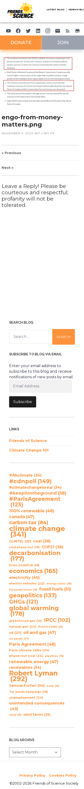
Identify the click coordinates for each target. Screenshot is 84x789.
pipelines (54, 656)
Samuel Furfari (27, 685)
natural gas (22, 626)
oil (15, 633)
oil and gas (39, 632)
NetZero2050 (50, 626)
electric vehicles (26, 583)
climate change (37, 531)
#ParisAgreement (34, 501)
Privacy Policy (32, 775)
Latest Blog (55, 9)
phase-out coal (26, 656)
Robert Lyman (33, 676)
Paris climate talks (29, 650)
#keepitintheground (37, 493)
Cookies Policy (63, 775)
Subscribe (22, 402)
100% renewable (31, 510)
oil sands (19, 638)
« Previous (11, 153)
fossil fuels (55, 589)
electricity (24, 577)
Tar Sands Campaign (28, 691)
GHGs (23, 602)
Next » (8, 167)
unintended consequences (37, 706)
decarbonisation (35, 555)
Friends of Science (28, 441)
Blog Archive (22, 740)
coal (42, 541)
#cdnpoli (30, 481)
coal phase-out (24, 547)
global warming (34, 610)
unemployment (26, 697)
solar (53, 685)
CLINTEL (20, 541)
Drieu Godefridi (24, 565)
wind (15, 714)
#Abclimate (25, 475)
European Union (23, 589)
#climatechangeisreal (35, 487)
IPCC (57, 620)
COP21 (52, 547)
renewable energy (33, 661)
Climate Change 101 (29, 450)
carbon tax (28, 522)
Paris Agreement (32, 644)
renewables (25, 667)
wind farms (36, 714)
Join (63, 42)
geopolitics (33, 595)
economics (33, 571)
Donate (21, 42)
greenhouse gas (25, 621)
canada (21, 516)
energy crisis (59, 583)
